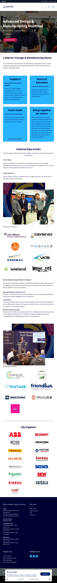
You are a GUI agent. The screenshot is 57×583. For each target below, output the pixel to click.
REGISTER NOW (9, 40)
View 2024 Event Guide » (15, 139)
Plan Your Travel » (7, 520)
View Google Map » (7, 519)
